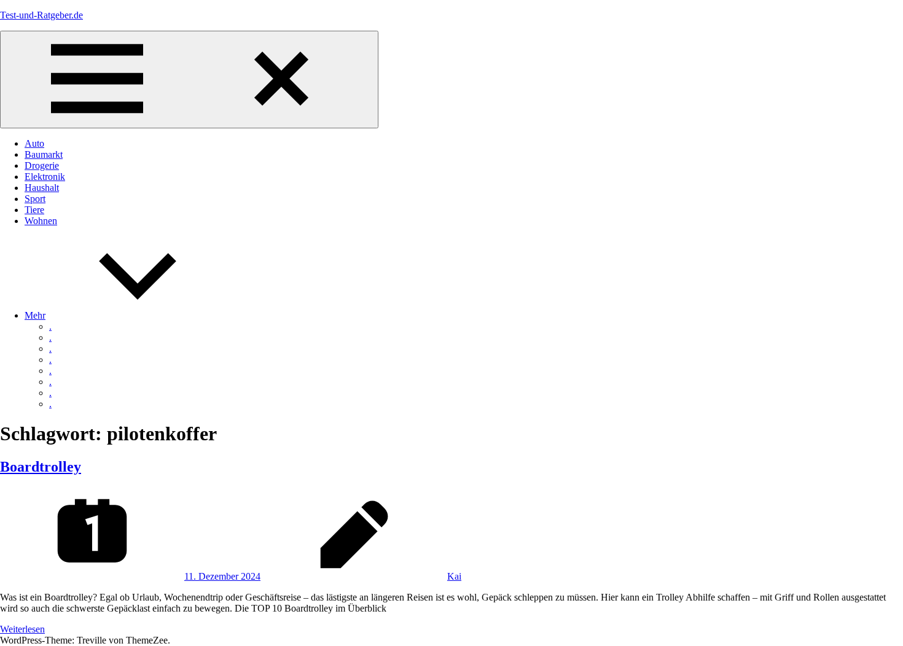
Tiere (34, 209)
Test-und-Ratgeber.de (41, 15)
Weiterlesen (22, 629)
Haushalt (42, 187)
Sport (35, 198)
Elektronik (45, 176)
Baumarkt (44, 154)
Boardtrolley (40, 467)
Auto (34, 143)
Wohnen (41, 221)
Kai (454, 576)
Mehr (35, 315)
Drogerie (42, 165)
